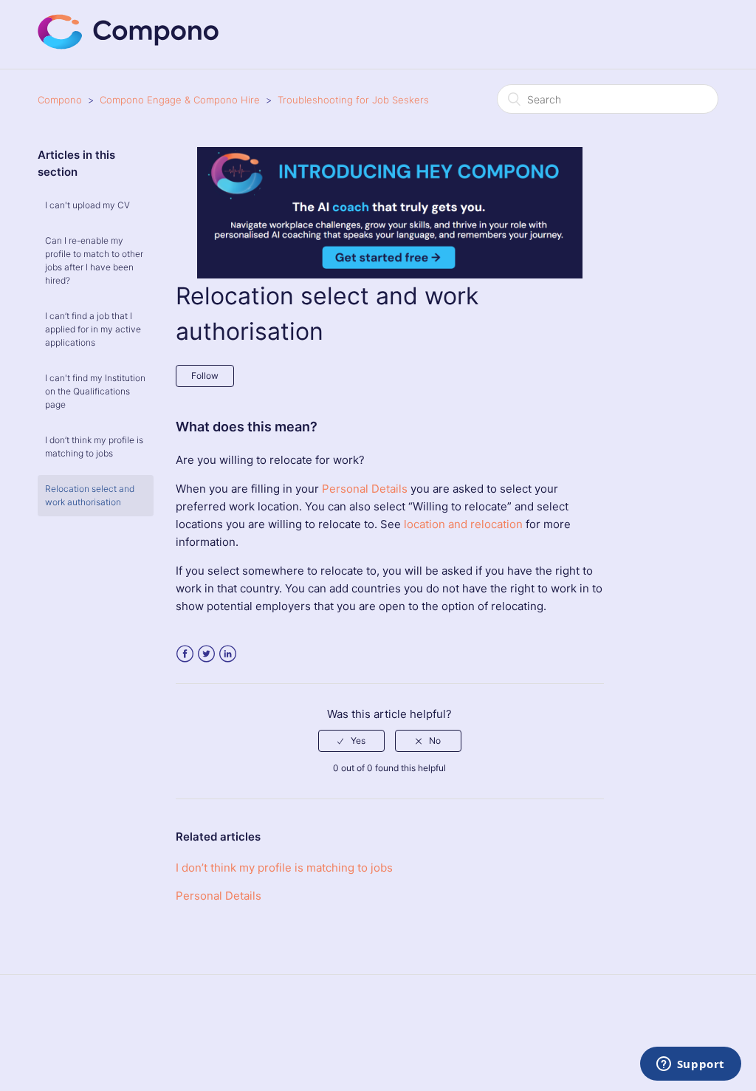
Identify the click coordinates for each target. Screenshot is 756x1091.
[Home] (128, 45)
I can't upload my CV (87, 205)
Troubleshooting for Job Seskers (353, 100)
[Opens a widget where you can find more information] (690, 1065)
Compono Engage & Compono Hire (180, 100)
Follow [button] (205, 375)
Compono (60, 100)
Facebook (185, 654)
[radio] (351, 741)
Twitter (206, 654)
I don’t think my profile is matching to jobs (94, 446)
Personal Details (365, 489)
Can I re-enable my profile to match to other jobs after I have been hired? (94, 260)
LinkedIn (228, 654)
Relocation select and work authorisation (89, 495)
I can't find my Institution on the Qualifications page (95, 391)
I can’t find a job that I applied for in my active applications (93, 329)
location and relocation (465, 524)
